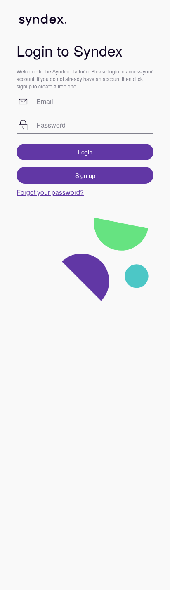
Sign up (85, 175)
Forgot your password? (50, 192)
